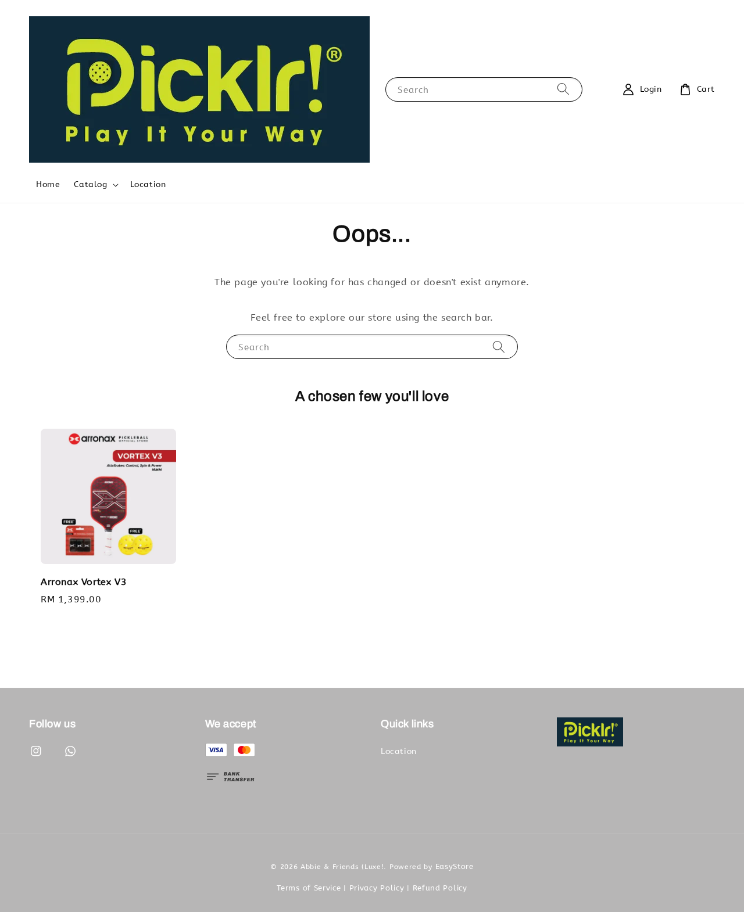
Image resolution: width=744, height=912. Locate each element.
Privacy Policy (377, 888)
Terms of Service (309, 888)
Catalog (90, 184)
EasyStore (454, 866)
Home (48, 184)
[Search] (563, 89)
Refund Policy (440, 888)
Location (148, 184)
